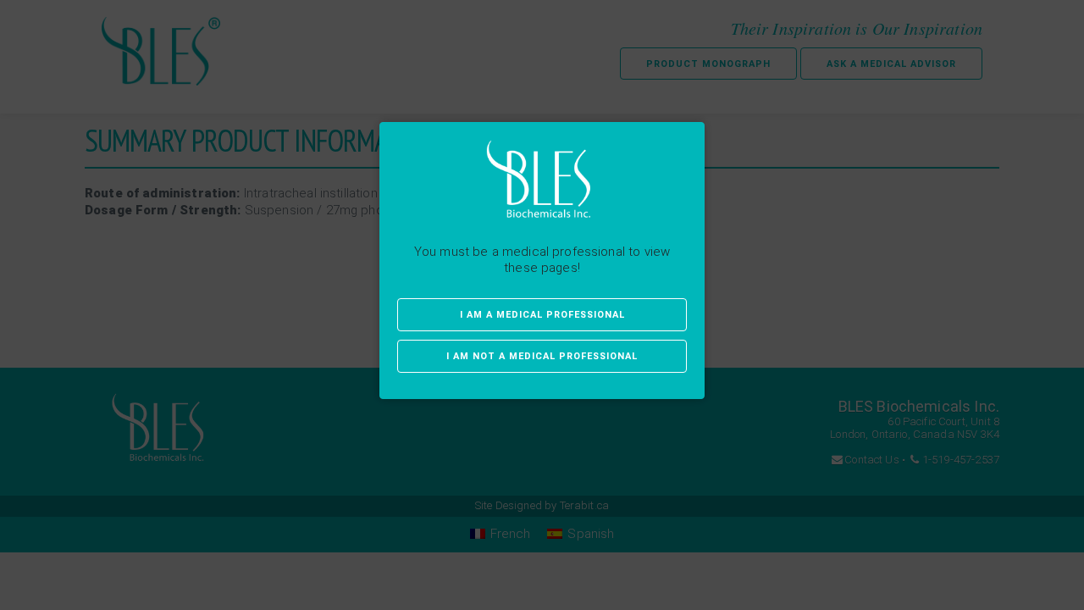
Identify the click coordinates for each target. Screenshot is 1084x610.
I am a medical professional (542, 314)
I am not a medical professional (542, 356)
